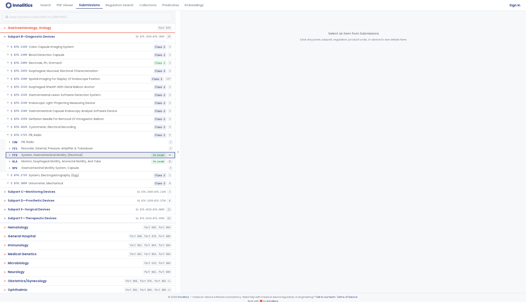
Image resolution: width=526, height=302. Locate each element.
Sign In (514, 5)
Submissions (89, 5)
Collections (148, 5)
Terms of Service (347, 297)
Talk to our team (325, 297)
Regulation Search (120, 5)
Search (45, 5)
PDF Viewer (65, 5)
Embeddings (194, 5)
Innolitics (183, 297)
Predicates (170, 5)
